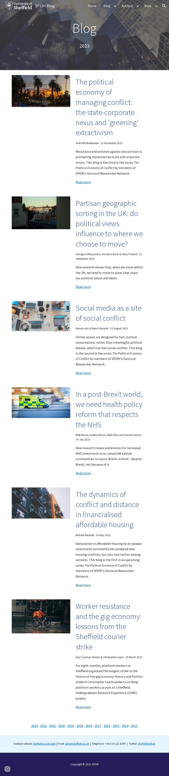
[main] (85, 28)
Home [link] (92, 6)
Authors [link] (127, 6)
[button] (164, 6)
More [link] (147, 6)
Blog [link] (106, 6)
